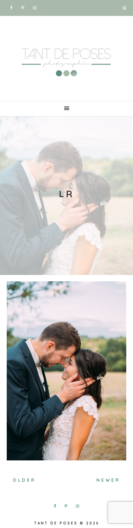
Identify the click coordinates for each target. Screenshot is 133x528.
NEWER (108, 480)
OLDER (24, 480)
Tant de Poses (67, 60)
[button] (66, 108)
